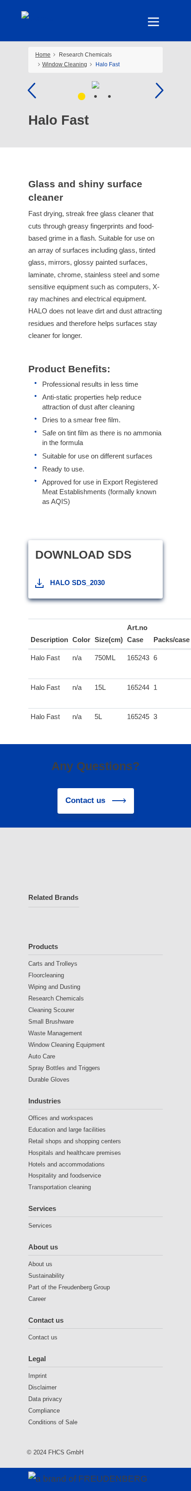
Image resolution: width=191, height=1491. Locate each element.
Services (42, 1208)
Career (37, 1298)
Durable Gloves (49, 1079)
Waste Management (55, 1033)
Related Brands (53, 897)
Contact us (46, 1320)
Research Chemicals (56, 998)
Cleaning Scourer (51, 1010)
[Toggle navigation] (153, 22)
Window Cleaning (64, 64)
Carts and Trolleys (52, 963)
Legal (37, 1359)
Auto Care (41, 1056)
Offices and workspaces (60, 1118)
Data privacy (45, 1398)
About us (43, 1247)
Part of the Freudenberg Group (69, 1287)
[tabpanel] (95, 85)
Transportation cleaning (59, 1187)
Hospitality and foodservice (64, 1175)
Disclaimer (42, 1387)
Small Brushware (51, 1021)
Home (43, 54)
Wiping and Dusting (54, 986)
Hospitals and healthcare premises (74, 1152)
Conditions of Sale (52, 1422)
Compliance (44, 1410)
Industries (44, 1101)
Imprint (37, 1375)
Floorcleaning (46, 975)
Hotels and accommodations (66, 1164)
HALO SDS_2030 (77, 582)
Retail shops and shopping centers (74, 1141)
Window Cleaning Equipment (66, 1044)
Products (43, 946)
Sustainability (46, 1275)
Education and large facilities (67, 1129)
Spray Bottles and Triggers (64, 1067)
